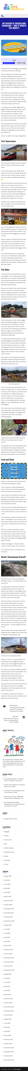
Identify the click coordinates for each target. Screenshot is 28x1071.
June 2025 (7, 933)
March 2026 (7, 896)
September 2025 (9, 921)
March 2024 (7, 994)
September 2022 (9, 1060)
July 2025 (7, 929)
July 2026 (7, 880)
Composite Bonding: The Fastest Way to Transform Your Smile (14, 780)
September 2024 (9, 970)
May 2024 (7, 986)
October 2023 (8, 1015)
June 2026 (7, 884)
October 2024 (8, 966)
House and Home (9, 852)
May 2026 (7, 888)
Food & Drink (8, 840)
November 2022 (9, 1052)
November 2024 (9, 962)
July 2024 (7, 978)
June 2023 (7, 1023)
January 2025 (8, 954)
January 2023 (8, 1043)
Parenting (7, 860)
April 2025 (7, 941)
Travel (14, 60)
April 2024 (7, 990)
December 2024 (9, 958)
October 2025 (8, 917)
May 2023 (7, 1027)
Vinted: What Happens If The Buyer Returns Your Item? (14, 785)
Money (6, 856)
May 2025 (7, 937)
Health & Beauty (9, 848)
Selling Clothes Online (10, 819)
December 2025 (9, 909)
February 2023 (8, 1039)
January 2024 (8, 1003)
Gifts (5, 844)
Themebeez (17, 1069)
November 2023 (9, 1011)
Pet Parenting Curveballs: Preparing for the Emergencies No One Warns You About (14, 804)
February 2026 (8, 900)
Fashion (6, 836)
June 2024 (7, 982)
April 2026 (7, 892)
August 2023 (7, 1019)
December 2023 (9, 1007)
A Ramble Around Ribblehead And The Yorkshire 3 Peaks (14, 791)
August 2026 (7, 876)
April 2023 (7, 1031)
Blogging (6, 832)
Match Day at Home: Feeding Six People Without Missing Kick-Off (13, 797)
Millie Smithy (21, 63)
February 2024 (8, 999)
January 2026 (8, 905)
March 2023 (7, 1035)
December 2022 (9, 1048)
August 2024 (8, 974)
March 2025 (7, 945)
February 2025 (8, 949)
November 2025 (9, 913)
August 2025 (7, 925)
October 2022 (8, 1056)
